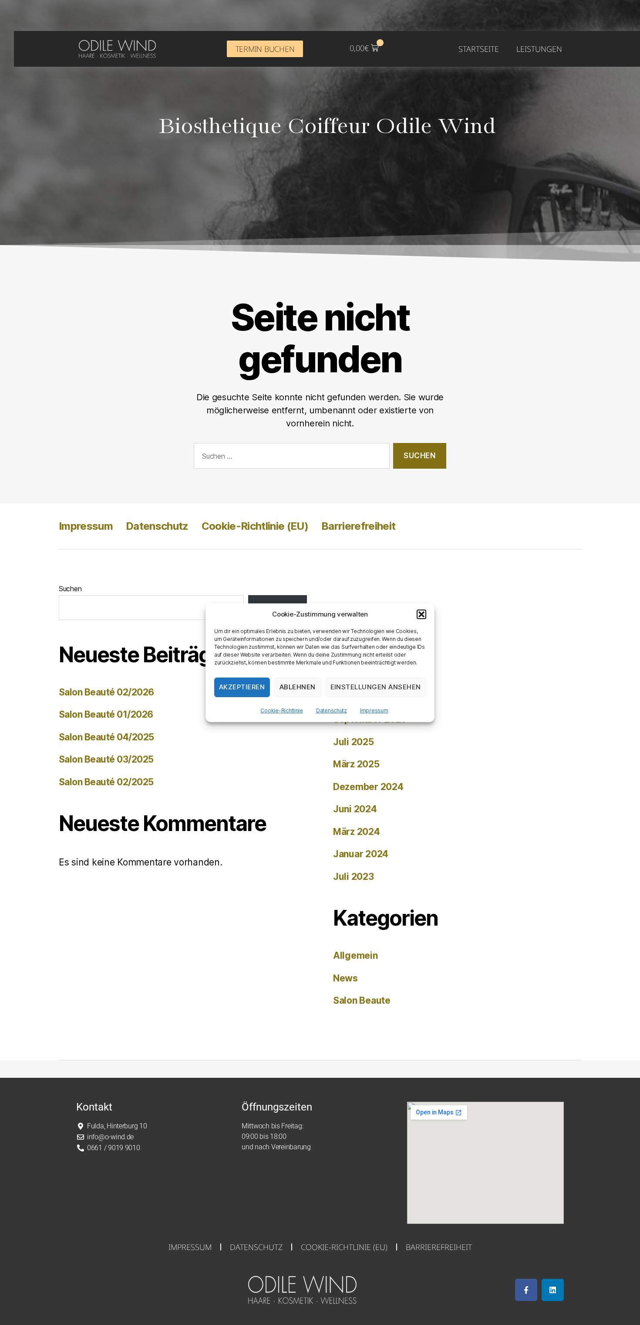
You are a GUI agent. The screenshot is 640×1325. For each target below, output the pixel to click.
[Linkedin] (553, 1290)
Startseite (478, 49)
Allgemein (355, 955)
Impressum (374, 710)
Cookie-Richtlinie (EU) (255, 526)
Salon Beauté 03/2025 (106, 759)
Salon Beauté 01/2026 (106, 714)
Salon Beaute (362, 1000)
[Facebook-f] (526, 1290)
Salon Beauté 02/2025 (106, 782)
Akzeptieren (242, 687)
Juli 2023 (353, 876)
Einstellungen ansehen (375, 687)
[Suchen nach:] (290, 457)
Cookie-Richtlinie (281, 710)
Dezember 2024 (368, 786)
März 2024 (356, 831)
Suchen (70, 588)
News (345, 978)
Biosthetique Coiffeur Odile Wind (327, 127)
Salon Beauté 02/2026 (106, 692)
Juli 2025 (353, 741)
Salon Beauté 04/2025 (106, 737)
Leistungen (539, 49)
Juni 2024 (355, 809)
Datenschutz (331, 710)
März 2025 (356, 764)
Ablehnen (298, 687)
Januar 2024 (360, 853)
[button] (421, 614)
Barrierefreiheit (358, 526)
